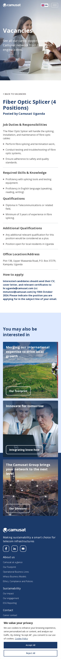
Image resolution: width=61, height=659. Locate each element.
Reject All (30, 653)
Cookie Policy (21, 638)
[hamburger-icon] (54, 5)
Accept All (30, 645)
